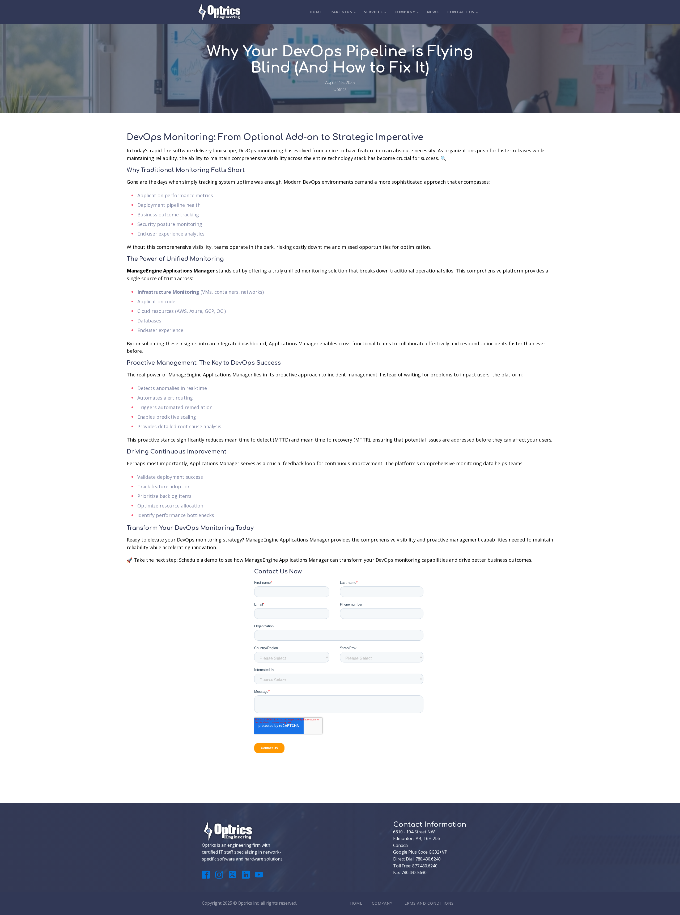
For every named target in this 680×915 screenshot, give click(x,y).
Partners (341, 11)
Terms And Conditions (428, 903)
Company (404, 11)
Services (373, 11)
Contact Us (460, 11)
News (433, 11)
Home (316, 11)
